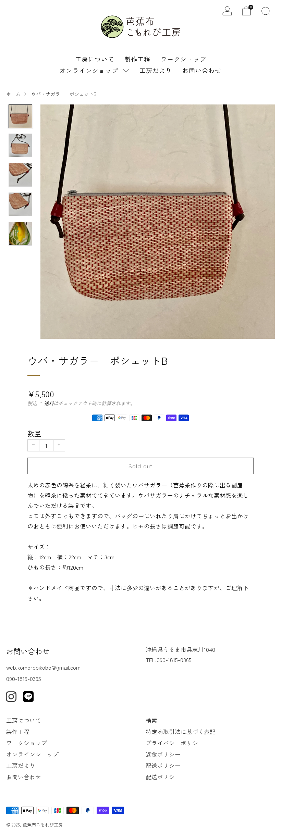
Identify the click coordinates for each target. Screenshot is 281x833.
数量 (34, 433)
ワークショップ (183, 58)
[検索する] (265, 11)
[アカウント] (227, 11)
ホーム (13, 93)
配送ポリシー (163, 765)
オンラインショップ (89, 70)
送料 (48, 403)
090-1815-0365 (23, 678)
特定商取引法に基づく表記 (181, 732)
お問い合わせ (201, 70)
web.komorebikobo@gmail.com (43, 667)
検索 (151, 720)
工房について (94, 58)
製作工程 (137, 58)
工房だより (155, 70)
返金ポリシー (163, 754)
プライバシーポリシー (175, 743)
